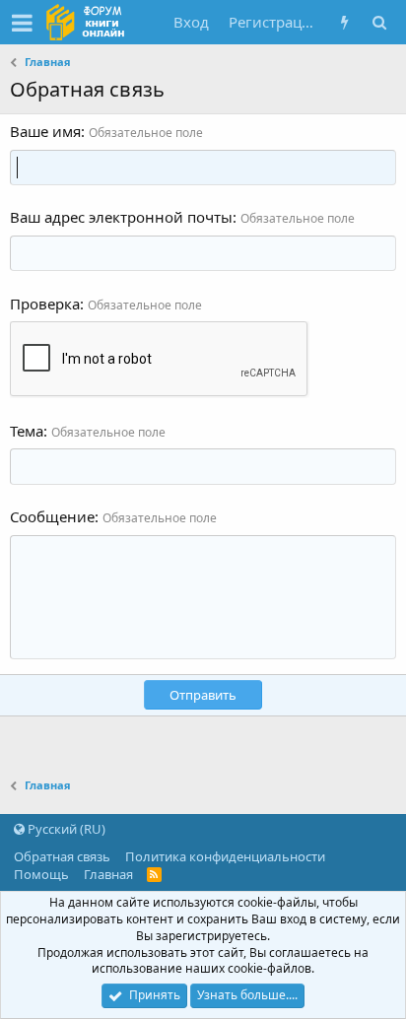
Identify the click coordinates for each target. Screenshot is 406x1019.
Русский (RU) (65, 829)
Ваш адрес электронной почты (121, 217)
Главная (108, 874)
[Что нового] (344, 22)
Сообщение (52, 516)
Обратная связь (62, 856)
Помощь (41, 874)
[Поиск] (379, 22)
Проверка (45, 303)
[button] (22, 22)
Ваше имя (45, 131)
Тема (26, 431)
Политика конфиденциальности (225, 856)
